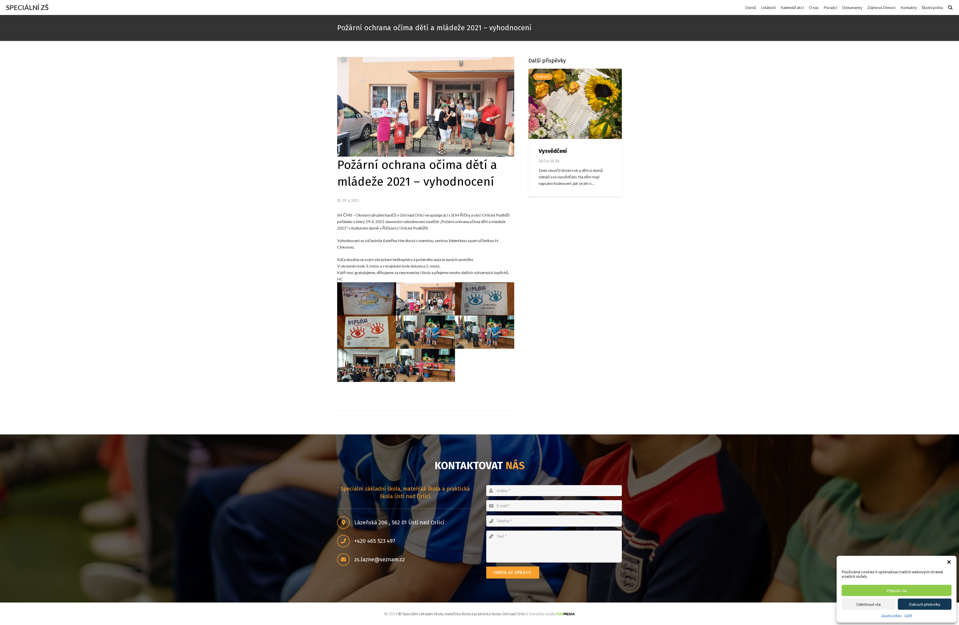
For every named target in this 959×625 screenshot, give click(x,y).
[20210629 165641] (366, 365)
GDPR (908, 615)
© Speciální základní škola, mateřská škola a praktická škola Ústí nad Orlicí (462, 613)
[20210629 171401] (425, 365)
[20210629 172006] (484, 298)
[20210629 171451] (425, 332)
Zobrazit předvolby (925, 604)
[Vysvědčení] (575, 104)
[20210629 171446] (484, 332)
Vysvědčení (553, 151)
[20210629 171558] (366, 332)
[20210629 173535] (425, 298)
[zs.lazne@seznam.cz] (345, 560)
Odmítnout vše (868, 604)
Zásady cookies (891, 615)
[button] (949, 562)
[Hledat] (950, 7)
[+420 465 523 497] (345, 541)
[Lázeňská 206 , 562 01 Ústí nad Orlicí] (345, 523)
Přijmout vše (896, 590)
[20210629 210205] (366, 298)
